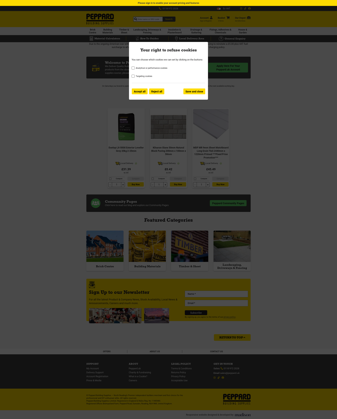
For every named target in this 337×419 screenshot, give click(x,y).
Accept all (139, 91)
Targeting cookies (144, 76)
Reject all (156, 91)
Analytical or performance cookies (151, 68)
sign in (149, 2)
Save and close (194, 91)
